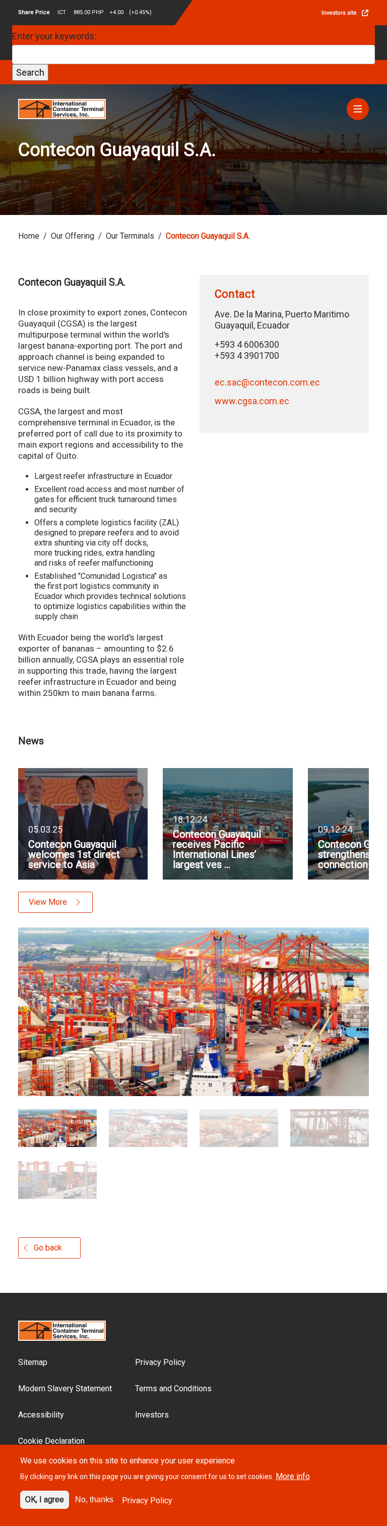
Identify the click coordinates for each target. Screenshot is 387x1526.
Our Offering (72, 236)
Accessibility (41, 1415)
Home (28, 236)
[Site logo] (62, 108)
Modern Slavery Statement (65, 1388)
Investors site (339, 13)
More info (293, 1476)
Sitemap (32, 1362)
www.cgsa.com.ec (252, 401)
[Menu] (358, 109)
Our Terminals (130, 236)
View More (48, 902)
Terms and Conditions (173, 1388)
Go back (48, 1247)
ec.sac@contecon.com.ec (267, 382)
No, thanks (94, 1499)
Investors (152, 1415)
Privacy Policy (160, 1362)
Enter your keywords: (54, 36)
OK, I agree (44, 1499)
